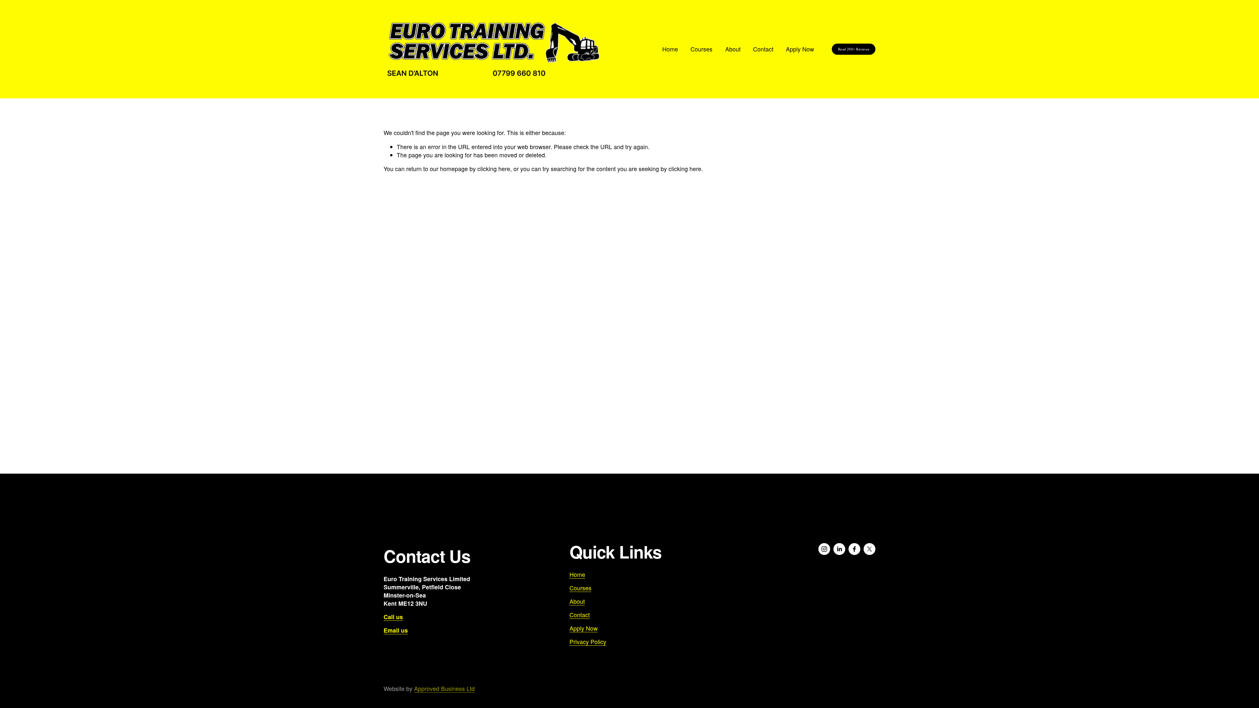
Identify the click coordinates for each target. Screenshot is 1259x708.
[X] (869, 549)
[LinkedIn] (839, 549)
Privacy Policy (588, 642)
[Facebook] (854, 549)
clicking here (493, 169)
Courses (701, 49)
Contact (763, 49)
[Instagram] (824, 549)
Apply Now (800, 49)
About (733, 49)
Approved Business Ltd (444, 689)
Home (670, 49)
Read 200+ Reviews (853, 49)
